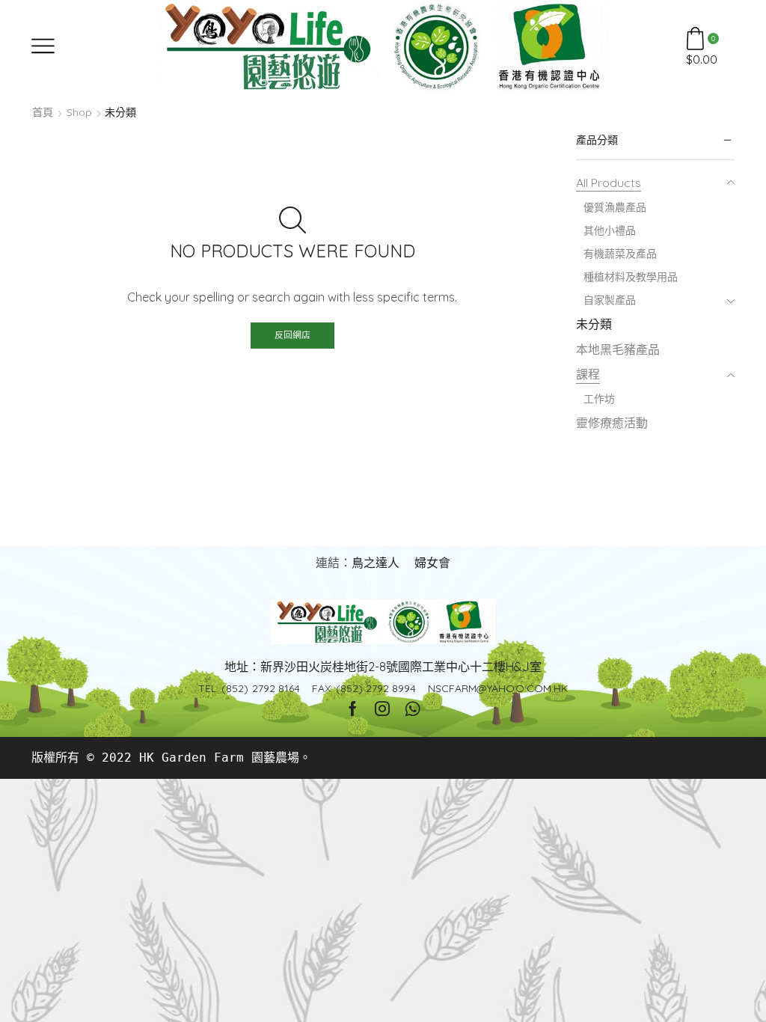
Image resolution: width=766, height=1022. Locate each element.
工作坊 (599, 399)
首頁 (42, 112)
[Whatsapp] (412, 708)
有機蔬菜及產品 (620, 253)
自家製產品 (609, 300)
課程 (588, 374)
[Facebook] (353, 708)
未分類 (594, 323)
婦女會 (432, 562)
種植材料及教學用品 (630, 277)
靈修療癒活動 (612, 422)
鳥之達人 (375, 562)
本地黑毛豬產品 (618, 349)
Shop (79, 112)
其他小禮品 (609, 230)
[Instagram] (382, 708)
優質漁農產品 (614, 207)
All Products (608, 182)
